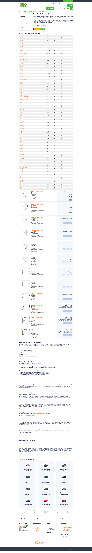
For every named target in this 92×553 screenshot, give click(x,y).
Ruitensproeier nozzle (23, 27)
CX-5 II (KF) (21, 144)
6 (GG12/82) (22, 89)
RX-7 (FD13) (22, 181)
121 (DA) (21, 39)
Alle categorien (50, 8)
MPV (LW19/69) (22, 162)
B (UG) (21, 135)
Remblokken (36, 531)
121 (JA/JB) (21, 41)
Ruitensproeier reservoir (23, 26)
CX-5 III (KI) (21, 145)
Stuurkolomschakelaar (38, 532)
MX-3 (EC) (21, 164)
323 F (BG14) (22, 82)
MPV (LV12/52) (22, 161)
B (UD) (21, 132)
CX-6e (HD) (21, 148)
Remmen (36, 535)
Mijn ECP (44, 0)
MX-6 (20, 174)
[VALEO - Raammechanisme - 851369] (25, 308)
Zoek (43, 28)
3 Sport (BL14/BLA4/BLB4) (24, 60)
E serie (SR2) (22, 160)
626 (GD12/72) (22, 109)
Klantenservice (40, 0)
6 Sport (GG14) (22, 93)
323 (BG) (21, 70)
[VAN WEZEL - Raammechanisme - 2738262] (25, 207)
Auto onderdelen (23, 0)
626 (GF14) (21, 118)
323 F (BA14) (22, 80)
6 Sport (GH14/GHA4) (23, 95)
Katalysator (36, 527)
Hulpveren (36, 529)
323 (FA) (21, 73)
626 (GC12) (21, 105)
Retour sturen (66, 549)
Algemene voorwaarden (59, 549)
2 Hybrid (21, 50)
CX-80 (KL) (21, 151)
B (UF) (21, 134)
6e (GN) (21, 122)
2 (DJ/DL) (21, 46)
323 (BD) (21, 64)
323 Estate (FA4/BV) (23, 79)
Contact (64, 526)
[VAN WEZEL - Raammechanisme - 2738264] (25, 233)
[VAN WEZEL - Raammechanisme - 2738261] (25, 194)
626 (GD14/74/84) (22, 111)
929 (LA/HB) (22, 128)
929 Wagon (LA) (22, 129)
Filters (36, 540)
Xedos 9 (21, 188)
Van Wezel (53, 21)
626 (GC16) (21, 108)
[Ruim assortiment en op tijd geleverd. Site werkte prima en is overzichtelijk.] (23, 527)
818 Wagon (21, 124)
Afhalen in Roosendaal (66, 529)
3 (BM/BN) (21, 54)
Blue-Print (61, 21)
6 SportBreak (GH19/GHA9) (24, 96)
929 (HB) (21, 125)
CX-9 (20, 152)
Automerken (35, 0)
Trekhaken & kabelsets (38, 537)
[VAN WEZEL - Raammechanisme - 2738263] (25, 220)
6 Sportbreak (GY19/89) (23, 99)
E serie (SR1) (22, 158)
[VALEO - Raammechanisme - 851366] (25, 271)
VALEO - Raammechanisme (36, 268)
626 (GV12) (21, 119)
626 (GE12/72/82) (22, 113)
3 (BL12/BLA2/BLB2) (23, 53)
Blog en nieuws (49, 0)
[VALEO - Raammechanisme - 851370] (25, 320)
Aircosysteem (37, 541)
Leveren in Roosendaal (66, 530)
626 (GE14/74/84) (22, 115)
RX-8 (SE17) (22, 184)
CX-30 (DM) (21, 141)
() (72, 8)
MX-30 (21, 165)
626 (20, 102)
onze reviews (60, 551)
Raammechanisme (23, 19)
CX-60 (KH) (21, 147)
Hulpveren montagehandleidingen (68, 527)
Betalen (64, 528)
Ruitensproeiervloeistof (23, 28)
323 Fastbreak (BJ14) (23, 83)
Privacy (54, 549)
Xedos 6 (21, 187)
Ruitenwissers (22, 18)
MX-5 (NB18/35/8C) (23, 168)
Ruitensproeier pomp (23, 21)
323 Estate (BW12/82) (23, 77)
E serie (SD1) (22, 157)
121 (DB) (21, 40)
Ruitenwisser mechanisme (24, 23)
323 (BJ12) (21, 72)
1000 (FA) (21, 36)
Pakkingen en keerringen (38, 543)
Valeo (56, 21)
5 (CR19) (21, 86)
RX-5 (20, 177)
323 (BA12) (21, 63)
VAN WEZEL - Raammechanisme (37, 191)
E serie (21, 155)
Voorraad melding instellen (67, 222)
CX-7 (20, 149)
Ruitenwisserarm (22, 24)
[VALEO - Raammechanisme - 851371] (25, 332)
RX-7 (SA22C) (22, 183)
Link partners (71, 549)
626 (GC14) (21, 106)
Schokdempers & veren (38, 536)
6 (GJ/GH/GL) (22, 92)
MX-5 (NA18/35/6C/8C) (23, 167)
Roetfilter (36, 525)
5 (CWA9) (21, 88)
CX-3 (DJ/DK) (22, 139)
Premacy (21, 175)
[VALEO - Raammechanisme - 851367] (25, 284)
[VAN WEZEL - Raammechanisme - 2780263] (25, 246)
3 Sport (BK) (22, 59)
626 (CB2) (21, 103)
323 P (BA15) (22, 85)
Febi (58, 21)
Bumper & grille (37, 539)
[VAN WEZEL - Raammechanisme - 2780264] (25, 258)
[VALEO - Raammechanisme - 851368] (25, 296)
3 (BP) (21, 57)
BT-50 (21, 138)
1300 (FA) (21, 43)
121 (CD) (21, 37)
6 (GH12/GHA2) (22, 90)
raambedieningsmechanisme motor (39, 413)
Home (19, 0)
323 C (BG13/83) (22, 76)
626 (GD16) (21, 112)
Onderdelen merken (30, 0)
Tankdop (36, 526)
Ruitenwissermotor (23, 22)
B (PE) (21, 131)
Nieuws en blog (65, 525)
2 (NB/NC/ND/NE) (22, 49)
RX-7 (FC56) (22, 180)
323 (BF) (21, 67)
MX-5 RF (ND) (22, 173)
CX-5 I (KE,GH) (22, 142)
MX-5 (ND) (21, 171)
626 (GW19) (22, 121)
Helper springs (65, 531)
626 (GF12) (21, 116)
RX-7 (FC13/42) (22, 178)
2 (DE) (21, 44)
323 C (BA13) (22, 75)
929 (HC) (21, 126)
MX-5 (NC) (21, 170)
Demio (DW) (22, 154)
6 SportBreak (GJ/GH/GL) (24, 98)
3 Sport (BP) (22, 62)
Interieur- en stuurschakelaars (39, 542)
